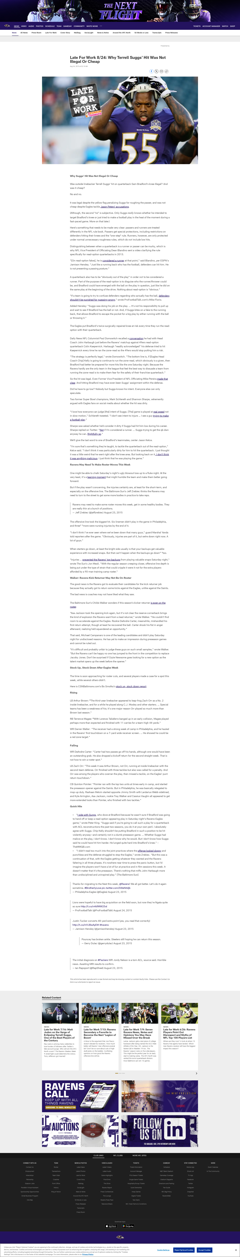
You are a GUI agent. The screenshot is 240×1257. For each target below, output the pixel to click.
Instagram (190, 1187)
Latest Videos (107, 1167)
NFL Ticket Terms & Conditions (136, 1204)
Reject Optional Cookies (184, 1250)
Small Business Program (30, 1196)
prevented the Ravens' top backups (101, 559)
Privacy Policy (87, 1254)
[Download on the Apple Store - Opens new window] (111, 1226)
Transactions (56, 1171)
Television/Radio (107, 1204)
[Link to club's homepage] (7, 26)
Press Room (81, 1212)
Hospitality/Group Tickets (136, 1183)
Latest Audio (107, 1171)
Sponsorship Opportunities (30, 1192)
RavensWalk (166, 1196)
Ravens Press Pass (107, 1200)
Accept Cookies (204, 1250)
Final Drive (107, 1179)
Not (102, 429)
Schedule (167, 1167)
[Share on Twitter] (156, 73)
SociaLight (80, 1187)
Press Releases (81, 1204)
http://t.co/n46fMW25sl (94, 906)
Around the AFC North (80, 1196)
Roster (56, 1167)
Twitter (190, 1183)
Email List (190, 1171)
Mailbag (80, 1183)
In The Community (213, 1171)
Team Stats (56, 1175)
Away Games (136, 1192)
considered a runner (113, 260)
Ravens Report (107, 1187)
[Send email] (162, 73)
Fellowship (29, 1179)
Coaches (56, 1179)
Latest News (81, 1167)
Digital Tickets (136, 1196)
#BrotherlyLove (92, 887)
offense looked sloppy (149, 850)
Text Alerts (136, 1200)
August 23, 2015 (113, 512)
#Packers (103, 959)
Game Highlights (107, 1175)
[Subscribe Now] (80, 1096)
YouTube (190, 1196)
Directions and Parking (166, 1183)
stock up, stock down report (131, 686)
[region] (120, 1250)
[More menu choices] (101, 26)
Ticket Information (136, 1167)
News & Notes (80, 1192)
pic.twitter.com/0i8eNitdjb (116, 887)
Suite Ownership (136, 1187)
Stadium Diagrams (166, 1179)
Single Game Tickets (136, 1179)
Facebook (190, 1179)
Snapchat (190, 1192)
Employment (30, 1171)
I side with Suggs (87, 814)
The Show (107, 1183)
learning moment (96, 476)
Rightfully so (94, 433)
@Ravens (124, 883)
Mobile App (190, 1167)
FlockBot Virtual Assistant (29, 1187)
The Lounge (107, 1196)
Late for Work (80, 1175)
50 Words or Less (80, 1200)
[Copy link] (166, 71)
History (56, 1187)
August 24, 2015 (123, 910)
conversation (136, 338)
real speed (158, 411)
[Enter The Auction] (80, 1131)
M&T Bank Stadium (166, 1171)
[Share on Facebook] (152, 73)
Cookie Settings (163, 1250)
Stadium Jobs (29, 1183)
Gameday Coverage (166, 1175)
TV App (190, 1175)
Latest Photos (80, 1171)
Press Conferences (107, 1192)
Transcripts (80, 1208)
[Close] (236, 1250)
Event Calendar (213, 1167)
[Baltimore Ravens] (120, 1237)
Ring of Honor (56, 1192)
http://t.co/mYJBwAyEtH (85, 924)
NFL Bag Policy (167, 1192)
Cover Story (81, 1179)
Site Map (30, 1200)
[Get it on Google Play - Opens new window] (128, 1227)
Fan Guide (166, 1187)
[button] (116, 1073)
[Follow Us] (160, 1131)
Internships (30, 1175)
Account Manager (136, 1171)
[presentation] (197, 1073)
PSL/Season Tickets (136, 1175)
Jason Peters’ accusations (114, 206)
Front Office (56, 1183)
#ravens (104, 924)
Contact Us (30, 1167)
